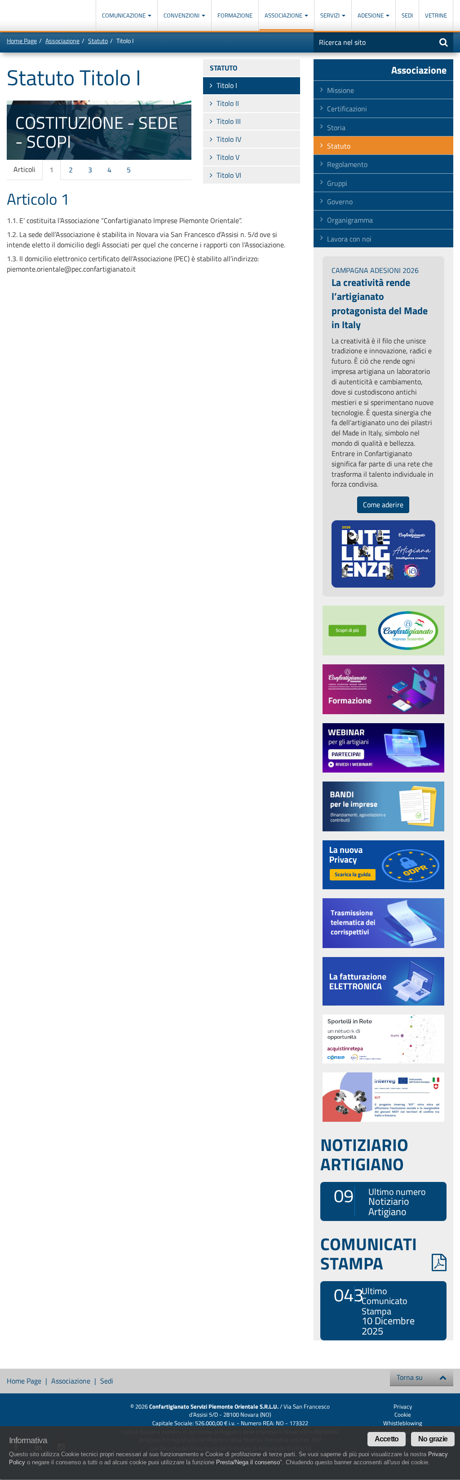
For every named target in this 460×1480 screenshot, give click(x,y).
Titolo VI (229, 175)
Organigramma (350, 220)
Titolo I (227, 85)
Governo (340, 201)
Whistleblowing (402, 1423)
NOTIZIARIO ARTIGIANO (364, 1154)
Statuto (98, 40)
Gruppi (337, 183)
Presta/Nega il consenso (248, 1462)
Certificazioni (347, 108)
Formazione (234, 15)
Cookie (402, 1414)
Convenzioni (182, 15)
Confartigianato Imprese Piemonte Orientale (39, 16)
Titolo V (228, 157)
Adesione (371, 15)
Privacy (403, 1406)
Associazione (284, 15)
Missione (340, 90)
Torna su (410, 1377)
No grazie (432, 1439)
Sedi (407, 15)
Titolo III (229, 121)
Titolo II (228, 103)
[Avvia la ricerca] (443, 42)
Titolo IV (229, 139)
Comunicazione (124, 15)
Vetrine (436, 15)
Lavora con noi (349, 238)
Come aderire (383, 504)
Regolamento (347, 164)
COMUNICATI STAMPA (368, 1253)
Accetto (386, 1439)
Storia (336, 127)
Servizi (330, 15)
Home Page (22, 40)
